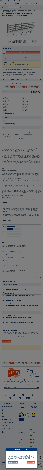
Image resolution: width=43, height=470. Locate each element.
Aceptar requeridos (13, 462)
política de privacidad (11, 458)
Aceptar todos (31, 462)
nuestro (25, 452)
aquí (33, 454)
